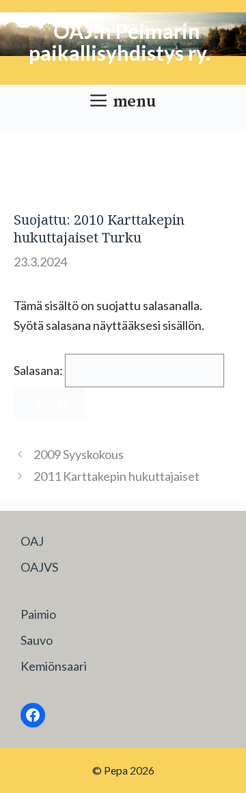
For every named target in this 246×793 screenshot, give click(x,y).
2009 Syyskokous (78, 454)
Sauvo (36, 640)
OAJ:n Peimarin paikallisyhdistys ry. (119, 41)
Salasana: (39, 370)
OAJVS (39, 566)
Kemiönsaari (53, 665)
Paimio (38, 614)
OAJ (32, 540)
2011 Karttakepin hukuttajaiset (116, 476)
